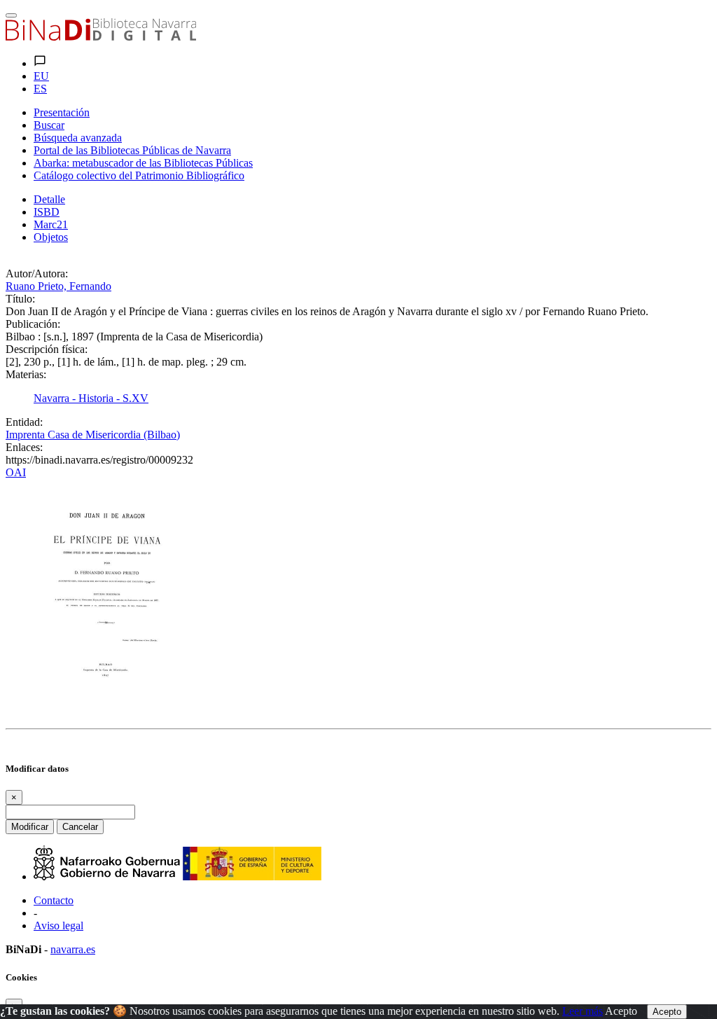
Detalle (49, 199)
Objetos (51, 237)
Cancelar (80, 827)
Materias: (26, 374)
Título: (20, 299)
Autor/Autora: (37, 273)
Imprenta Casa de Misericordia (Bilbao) (93, 435)
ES (40, 89)
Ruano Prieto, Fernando (58, 286)
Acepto (621, 1011)
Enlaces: (24, 447)
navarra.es (72, 949)
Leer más (582, 1011)
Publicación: (33, 324)
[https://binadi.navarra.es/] (101, 37)
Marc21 (51, 224)
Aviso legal (58, 925)
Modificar (29, 827)
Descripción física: (47, 349)
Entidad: (24, 422)
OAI (16, 472)
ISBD (47, 212)
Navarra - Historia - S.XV (91, 398)
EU (41, 76)
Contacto (54, 900)
